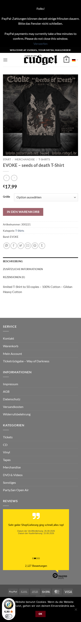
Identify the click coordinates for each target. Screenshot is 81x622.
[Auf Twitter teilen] (20, 245)
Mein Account (12, 353)
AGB (6, 391)
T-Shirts (44, 159)
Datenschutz (11, 399)
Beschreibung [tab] (13, 261)
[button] (5, 60)
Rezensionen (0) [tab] (14, 277)
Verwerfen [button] (40, 43)
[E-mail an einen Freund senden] (28, 245)
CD (5, 445)
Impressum (10, 384)
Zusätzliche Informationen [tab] (23, 269)
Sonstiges (9, 482)
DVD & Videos (13, 475)
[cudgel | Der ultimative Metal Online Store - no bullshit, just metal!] (40, 60)
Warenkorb (10, 346)
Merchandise (25, 159)
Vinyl (6, 452)
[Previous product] (14, 178)
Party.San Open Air (16, 490)
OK (40, 613)
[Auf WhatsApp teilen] (6, 245)
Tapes (7, 460)
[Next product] (6, 178)
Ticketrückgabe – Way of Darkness (26, 361)
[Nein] (75, 611)
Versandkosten (13, 407)
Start (7, 159)
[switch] (8, 616)
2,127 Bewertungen (36, 565)
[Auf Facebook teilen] (13, 245)
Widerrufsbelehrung (16, 414)
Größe (6, 196)
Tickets (8, 437)
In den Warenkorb (23, 211)
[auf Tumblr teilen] (42, 245)
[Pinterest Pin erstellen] (35, 245)
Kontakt (8, 338)
